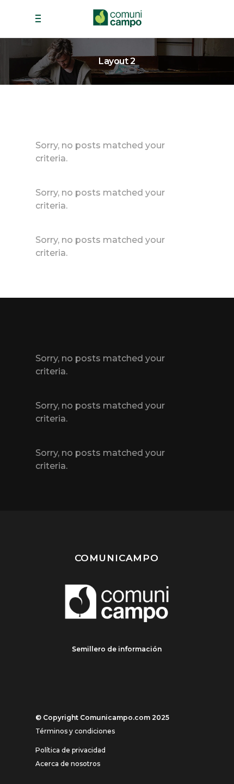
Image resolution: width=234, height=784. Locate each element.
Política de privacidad (70, 750)
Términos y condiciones (75, 731)
